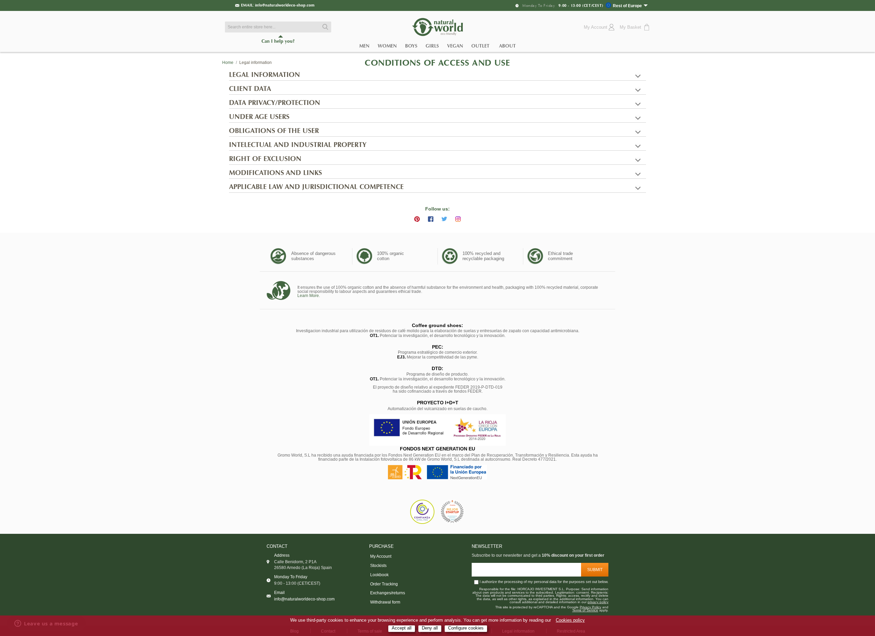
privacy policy (598, 602)
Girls (432, 46)
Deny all (430, 628)
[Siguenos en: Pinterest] (417, 219)
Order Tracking (384, 584)
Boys (411, 46)
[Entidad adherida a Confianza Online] (422, 512)
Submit (595, 569)
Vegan (455, 46)
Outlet (480, 46)
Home (227, 62)
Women (387, 46)
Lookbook (379, 574)
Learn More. (308, 295)
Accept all (402, 628)
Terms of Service (585, 610)
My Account (380, 556)
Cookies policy (570, 620)
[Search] (324, 27)
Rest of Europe (627, 5)
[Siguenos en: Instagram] (458, 219)
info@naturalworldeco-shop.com (284, 5)
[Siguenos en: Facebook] (430, 219)
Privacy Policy (590, 607)
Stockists (378, 565)
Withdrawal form (385, 602)
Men (364, 46)
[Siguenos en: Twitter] (444, 219)
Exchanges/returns (387, 593)
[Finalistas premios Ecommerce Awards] (452, 512)
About (507, 46)
